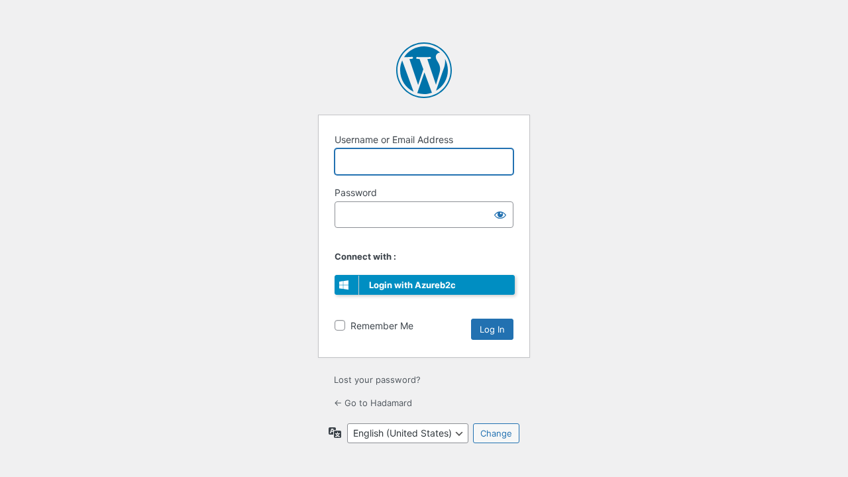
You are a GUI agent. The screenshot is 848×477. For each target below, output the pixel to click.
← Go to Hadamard (373, 403)
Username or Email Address (394, 139)
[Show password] (500, 214)
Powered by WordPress (424, 70)
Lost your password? (377, 379)
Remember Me (381, 325)
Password (356, 192)
